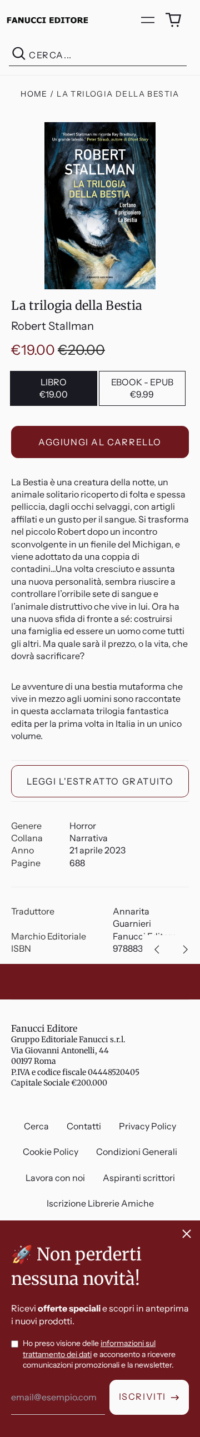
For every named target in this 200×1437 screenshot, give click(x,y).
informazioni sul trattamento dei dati (89, 1348)
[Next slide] (185, 949)
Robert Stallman (52, 326)
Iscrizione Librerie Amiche (100, 1203)
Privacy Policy (147, 1126)
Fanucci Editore (44, 1028)
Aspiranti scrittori (139, 1177)
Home (34, 94)
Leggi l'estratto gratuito (100, 781)
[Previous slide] (156, 949)
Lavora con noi (55, 1177)
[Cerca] (19, 55)
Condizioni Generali (136, 1151)
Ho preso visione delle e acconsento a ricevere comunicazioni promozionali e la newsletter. (99, 1354)
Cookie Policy (50, 1151)
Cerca (36, 1126)
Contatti (84, 1126)
